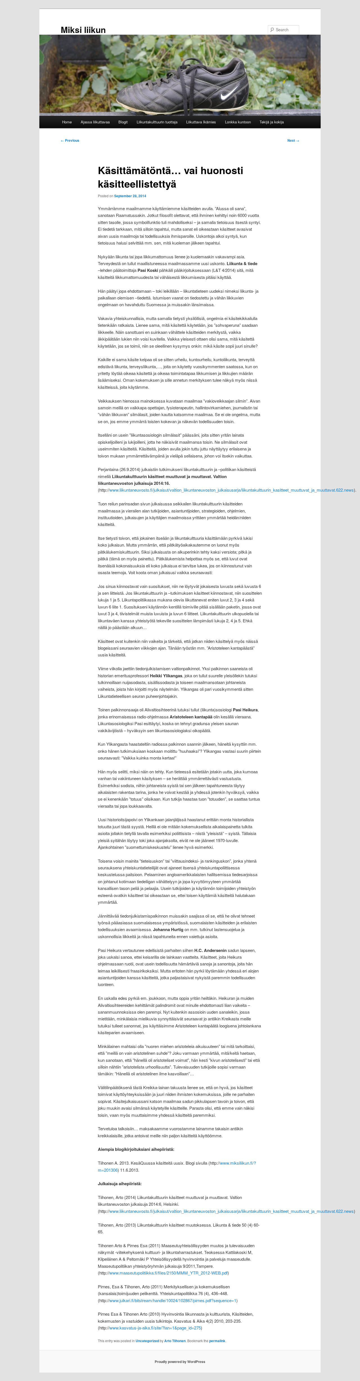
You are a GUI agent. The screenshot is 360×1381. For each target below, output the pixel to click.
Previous (70, 140)
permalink (217, 1340)
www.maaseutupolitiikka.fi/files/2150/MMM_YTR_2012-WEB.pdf (168, 1273)
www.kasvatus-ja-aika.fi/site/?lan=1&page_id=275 (155, 1328)
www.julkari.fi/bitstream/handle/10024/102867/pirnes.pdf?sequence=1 (172, 1300)
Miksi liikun (83, 29)
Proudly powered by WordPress (180, 1361)
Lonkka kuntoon (238, 122)
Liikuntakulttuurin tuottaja (157, 122)
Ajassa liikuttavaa (95, 122)
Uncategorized (147, 1340)
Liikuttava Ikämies (201, 122)
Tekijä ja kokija (272, 122)
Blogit (123, 122)
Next (293, 140)
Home (67, 122)
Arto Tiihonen (175, 1340)
